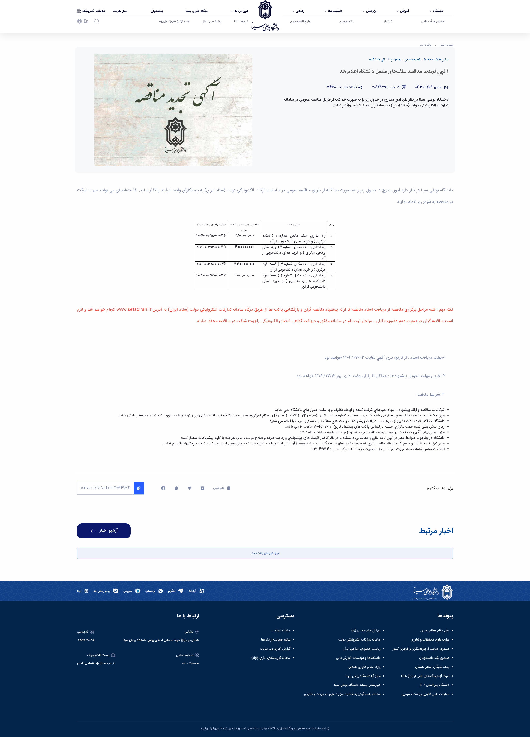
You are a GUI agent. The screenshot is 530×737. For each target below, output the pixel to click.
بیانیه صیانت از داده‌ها (275, 640)
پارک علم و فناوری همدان (364, 667)
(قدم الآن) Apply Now (174, 21)
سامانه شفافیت (280, 630)
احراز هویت (120, 10)
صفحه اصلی (446, 45)
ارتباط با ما (241, 21)
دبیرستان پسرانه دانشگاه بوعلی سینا (357, 685)
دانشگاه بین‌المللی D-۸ (434, 685)
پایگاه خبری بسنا (197, 10)
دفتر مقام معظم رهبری (434, 630)
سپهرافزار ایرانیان (210, 728)
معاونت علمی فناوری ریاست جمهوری (425, 694)
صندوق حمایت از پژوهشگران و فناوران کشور (420, 649)
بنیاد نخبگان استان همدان (432, 667)
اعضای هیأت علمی (433, 21)
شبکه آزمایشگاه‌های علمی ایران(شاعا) (425, 676)
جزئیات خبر (426, 45)
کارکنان (387, 21)
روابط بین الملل (212, 21)
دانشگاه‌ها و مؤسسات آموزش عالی (358, 658)
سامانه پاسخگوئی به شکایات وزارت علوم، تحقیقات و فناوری (342, 694)
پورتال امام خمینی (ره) (366, 630)
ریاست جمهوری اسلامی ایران (362, 649)
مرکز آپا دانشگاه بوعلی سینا (363, 676)
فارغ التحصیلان (300, 21)
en (86, 21)
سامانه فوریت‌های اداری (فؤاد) (270, 658)
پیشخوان (157, 10)
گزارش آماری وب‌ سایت (275, 649)
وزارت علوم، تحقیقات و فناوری (430, 640)
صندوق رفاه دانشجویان (434, 658)
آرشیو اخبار (109, 530)
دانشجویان (346, 21)
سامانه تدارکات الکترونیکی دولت (359, 640)
